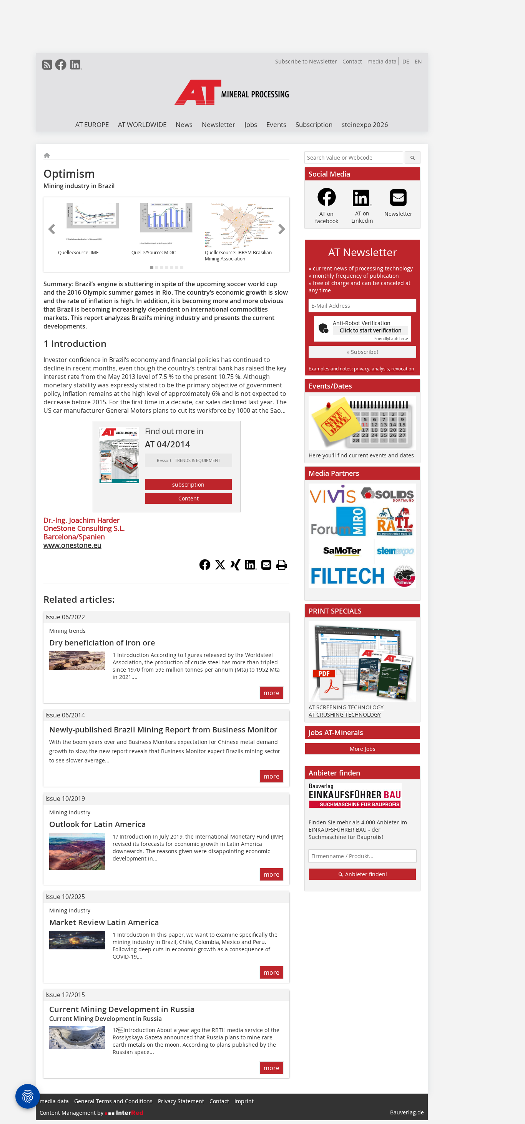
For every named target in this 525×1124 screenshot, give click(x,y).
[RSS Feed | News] (47, 64)
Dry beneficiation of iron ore (102, 642)
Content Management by (72, 1112)
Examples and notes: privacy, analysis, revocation (361, 368)
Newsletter (218, 124)
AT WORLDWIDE (142, 124)
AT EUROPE (92, 124)
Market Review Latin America (105, 922)
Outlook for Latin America (98, 824)
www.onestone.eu (72, 545)
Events (276, 124)
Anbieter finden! (365, 874)
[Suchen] (412, 157)
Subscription (314, 124)
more (271, 693)
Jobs (250, 124)
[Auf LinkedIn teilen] (251, 568)
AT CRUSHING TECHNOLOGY (345, 714)
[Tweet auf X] (220, 568)
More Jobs (362, 748)
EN (418, 61)
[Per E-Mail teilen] (266, 564)
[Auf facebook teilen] (205, 568)
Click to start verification (371, 330)
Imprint (244, 1101)
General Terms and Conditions (113, 1101)
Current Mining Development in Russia (122, 1009)
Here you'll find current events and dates (361, 455)
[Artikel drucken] (281, 564)
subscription (188, 484)
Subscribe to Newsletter (306, 61)
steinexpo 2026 (365, 124)
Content (188, 498)
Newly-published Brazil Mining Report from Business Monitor (163, 729)
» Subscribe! (362, 351)
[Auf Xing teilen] (235, 568)
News (184, 124)
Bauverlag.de (407, 1112)
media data (382, 61)
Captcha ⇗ (391, 338)
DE (405, 61)
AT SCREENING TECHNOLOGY (346, 707)
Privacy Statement (181, 1101)
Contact (352, 61)
